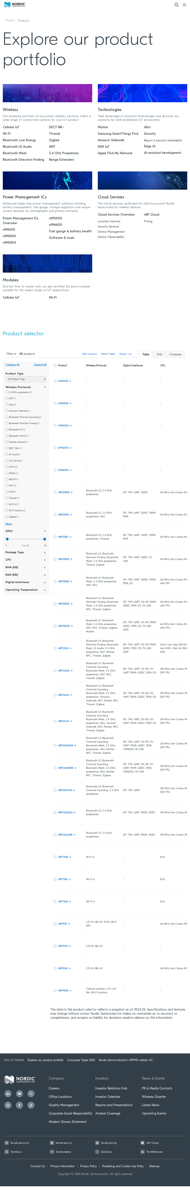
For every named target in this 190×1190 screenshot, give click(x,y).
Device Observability (111, 237)
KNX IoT (103, 147)
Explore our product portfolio (45, 1060)
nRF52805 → (65, 492)
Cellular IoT (11, 127)
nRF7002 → (64, 901)
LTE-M (13, 467)
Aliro (147, 127)
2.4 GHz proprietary (20, 392)
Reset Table (108, 354)
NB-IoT (13, 479)
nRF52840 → (65, 626)
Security (150, 134)
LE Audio (14, 454)
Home (10, 20)
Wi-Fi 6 (14, 504)
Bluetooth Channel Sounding (25, 417)
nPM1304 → (64, 425)
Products (23, 20)
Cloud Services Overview (116, 215)
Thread (54, 134)
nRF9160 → (64, 968)
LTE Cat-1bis (16, 461)
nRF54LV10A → (66, 790)
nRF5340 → (64, 648)
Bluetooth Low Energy (19, 140)
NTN (12, 492)
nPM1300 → (64, 403)
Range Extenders (61, 160)
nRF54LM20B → (67, 768)
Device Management (111, 231)
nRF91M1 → (64, 946)
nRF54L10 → (65, 695)
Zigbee (54, 140)
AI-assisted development (162, 153)
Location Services (109, 221)
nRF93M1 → (64, 990)
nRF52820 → (65, 559)
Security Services (108, 226)
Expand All (40, 365)
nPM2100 (55, 218)
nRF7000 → (64, 857)
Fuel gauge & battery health (70, 231)
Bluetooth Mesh (15, 153)
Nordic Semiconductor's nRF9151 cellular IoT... (126, 1060)
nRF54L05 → (65, 671)
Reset (9, 524)
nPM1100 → (64, 381)
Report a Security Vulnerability (163, 140)
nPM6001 (55, 225)
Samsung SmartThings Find (118, 134)
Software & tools (61, 238)
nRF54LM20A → (67, 745)
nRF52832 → (65, 581)
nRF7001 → (64, 879)
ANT (52, 147)
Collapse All (12, 365)
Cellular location (18, 442)
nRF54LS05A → (66, 812)
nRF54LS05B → (66, 835)
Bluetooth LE (17, 429)
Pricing (148, 221)
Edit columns (90, 354)
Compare (175, 354)
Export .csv (126, 354)
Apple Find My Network (115, 153)
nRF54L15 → (65, 721)
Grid (159, 354)
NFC (12, 485)
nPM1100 (9, 230)
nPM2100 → (64, 448)
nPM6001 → (64, 470)
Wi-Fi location (17, 510)
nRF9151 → (64, 924)
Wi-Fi (7, 134)
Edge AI (149, 146)
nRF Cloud (151, 215)
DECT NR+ (56, 127)
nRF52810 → (65, 514)
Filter (10, 354)
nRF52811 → (64, 537)
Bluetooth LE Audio (17, 147)
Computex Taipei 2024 (81, 1060)
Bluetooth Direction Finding (23, 160)
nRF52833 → (65, 604)
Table (145, 354)
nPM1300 (9, 236)
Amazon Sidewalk (111, 140)
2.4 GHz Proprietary (64, 153)
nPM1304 (9, 243)
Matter (103, 127)
